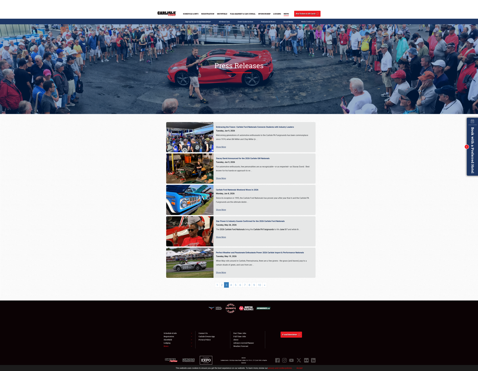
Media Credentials (308, 21)
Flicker (306, 360)
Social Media (288, 21)
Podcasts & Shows (268, 21)
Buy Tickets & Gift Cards (306, 13)
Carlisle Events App (207, 336)
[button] (466, 146)
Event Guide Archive (245, 21)
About (235, 339)
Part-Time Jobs (239, 333)
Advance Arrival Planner (243, 343)
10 (259, 285)
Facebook (277, 360)
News (286, 14)
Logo (166, 13)
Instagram (284, 360)
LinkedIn (313, 360)
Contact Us (203, 333)
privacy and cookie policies (280, 368)
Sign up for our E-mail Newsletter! (198, 21)
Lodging (277, 14)
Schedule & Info (191, 14)
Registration (207, 14)
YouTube (291, 360)
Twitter (299, 360)
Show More (221, 147)
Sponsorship (264, 14)
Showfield (222, 14)
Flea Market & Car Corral (242, 14)
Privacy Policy (205, 339)
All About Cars (224, 21)
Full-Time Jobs (239, 336)
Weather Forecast (240, 346)
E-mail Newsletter (289, 334)
